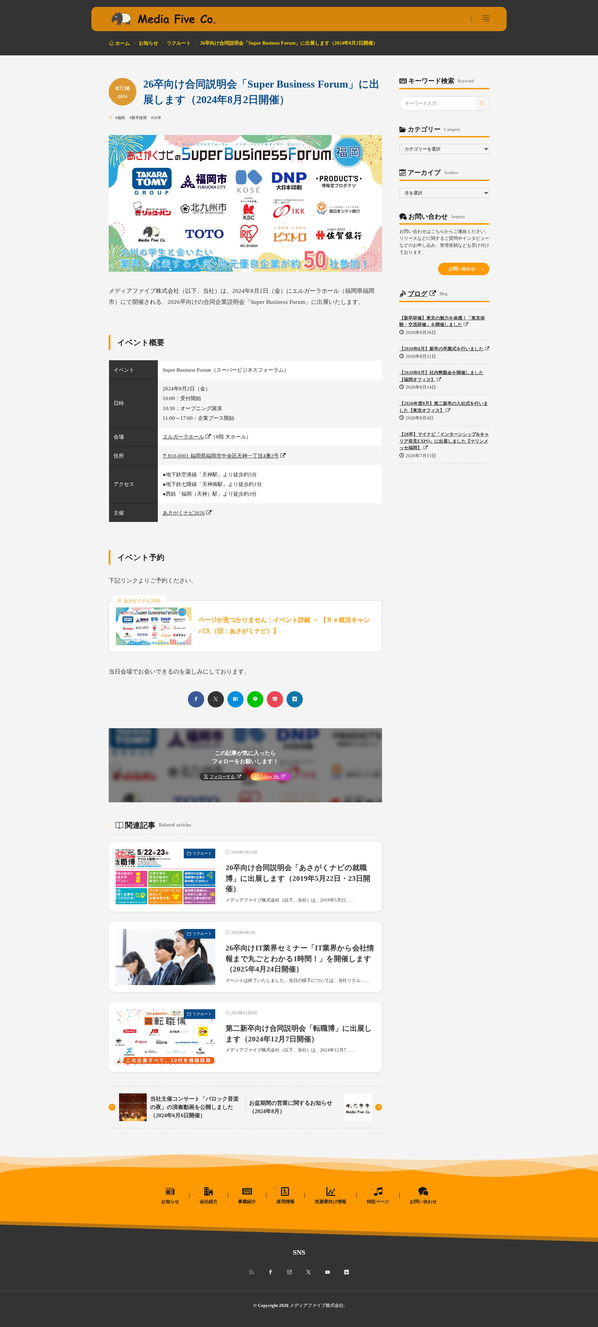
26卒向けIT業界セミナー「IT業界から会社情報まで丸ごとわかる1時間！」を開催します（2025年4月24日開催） (300, 958)
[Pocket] (275, 699)
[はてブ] (235, 699)
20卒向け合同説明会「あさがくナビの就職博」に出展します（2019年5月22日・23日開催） (298, 878)
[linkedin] (295, 699)
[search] (482, 103)
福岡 (121, 118)
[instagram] (289, 1272)
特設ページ (378, 1201)
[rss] (251, 1272)
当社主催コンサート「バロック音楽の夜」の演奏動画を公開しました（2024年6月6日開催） (194, 1107)
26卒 (157, 118)
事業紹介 (247, 1201)
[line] (255, 699)
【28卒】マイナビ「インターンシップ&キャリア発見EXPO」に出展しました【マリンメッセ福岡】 (444, 441)
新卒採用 (139, 118)
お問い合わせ (461, 268)
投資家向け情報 (330, 1201)
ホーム (122, 43)
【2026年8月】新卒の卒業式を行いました (441, 348)
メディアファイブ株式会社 (317, 1305)
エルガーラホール (183, 437)
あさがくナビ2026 (184, 513)
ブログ (417, 293)
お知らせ (148, 43)
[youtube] (327, 1272)
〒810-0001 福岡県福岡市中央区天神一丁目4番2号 (221, 456)
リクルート (179, 43)
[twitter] (216, 699)
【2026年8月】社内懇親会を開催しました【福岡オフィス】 (441, 376)
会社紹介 (209, 1201)
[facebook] (196, 699)
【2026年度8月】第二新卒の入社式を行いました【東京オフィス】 (443, 407)
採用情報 (286, 1201)
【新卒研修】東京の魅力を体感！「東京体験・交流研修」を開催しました (442, 321)
